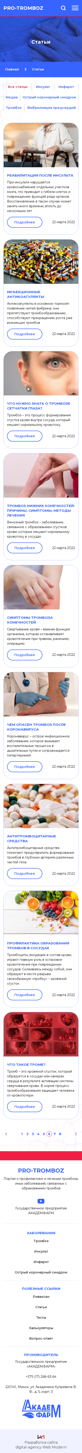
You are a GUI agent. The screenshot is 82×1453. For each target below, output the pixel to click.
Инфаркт (66, 87)
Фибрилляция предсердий (51, 108)
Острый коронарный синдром (49, 97)
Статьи (41, 1307)
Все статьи (17, 87)
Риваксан (41, 1297)
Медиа (12, 97)
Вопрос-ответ (41, 1338)
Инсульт (43, 87)
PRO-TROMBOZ (23, 8)
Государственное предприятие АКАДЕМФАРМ (41, 1210)
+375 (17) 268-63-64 (41, 1377)
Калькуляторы (41, 1328)
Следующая (76, 1134)
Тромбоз (14, 108)
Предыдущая (6, 1134)
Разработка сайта (41, 1444)
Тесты (41, 1318)
